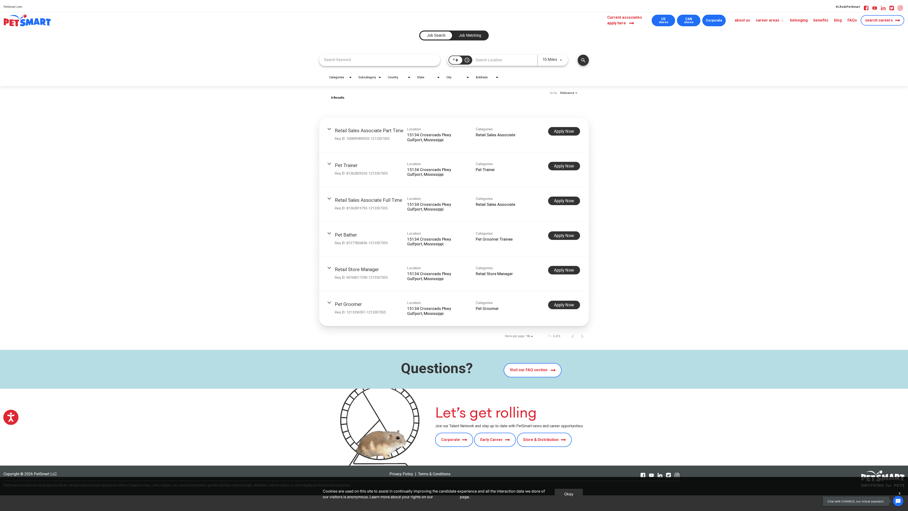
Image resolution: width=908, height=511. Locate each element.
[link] (454, 135)
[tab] (436, 35)
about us (742, 20)
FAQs (852, 20)
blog (838, 20)
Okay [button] (568, 494)
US (663, 20)
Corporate (714, 20)
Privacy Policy (401, 474)
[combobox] (379, 59)
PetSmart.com (13, 7)
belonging (799, 20)
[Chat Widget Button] (898, 501)
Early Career (491, 439)
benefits (820, 20)
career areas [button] (767, 20)
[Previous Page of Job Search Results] (572, 336)
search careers (879, 20)
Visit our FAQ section (529, 370)
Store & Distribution (541, 439)
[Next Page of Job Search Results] (582, 336)
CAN (689, 20)
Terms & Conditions (434, 474)
